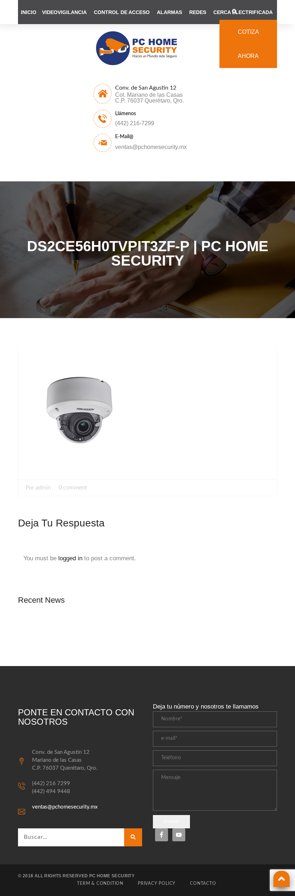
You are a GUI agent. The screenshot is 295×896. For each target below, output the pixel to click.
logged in (70, 558)
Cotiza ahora (248, 44)
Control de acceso (122, 12)
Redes (197, 12)
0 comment (73, 487)
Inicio (28, 12)
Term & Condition (100, 883)
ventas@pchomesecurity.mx (64, 807)
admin (43, 487)
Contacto (203, 883)
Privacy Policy (157, 883)
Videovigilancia (64, 12)
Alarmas (169, 12)
